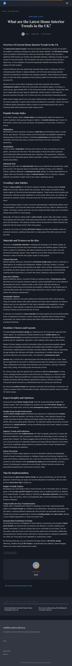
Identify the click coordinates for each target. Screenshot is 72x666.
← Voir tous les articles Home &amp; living (17, 586)
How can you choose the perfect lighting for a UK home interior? (53, 609)
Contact (5, 654)
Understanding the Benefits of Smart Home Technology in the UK (18, 609)
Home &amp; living (13, 11)
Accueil (4, 11)
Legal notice (6, 651)
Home (5, 641)
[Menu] (67, 3)
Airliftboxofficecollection (14, 627)
